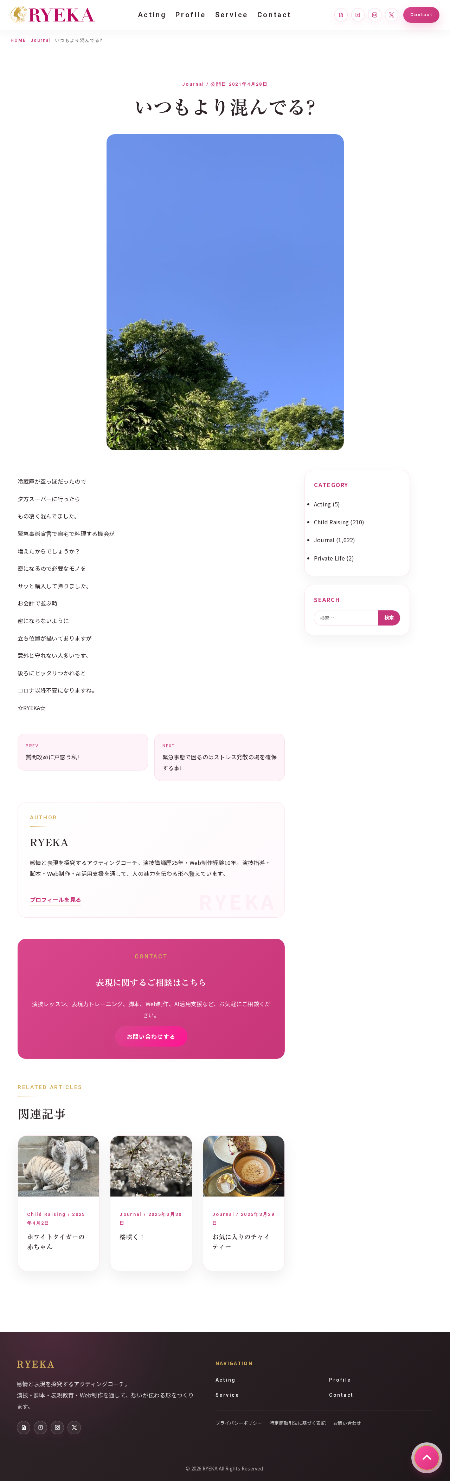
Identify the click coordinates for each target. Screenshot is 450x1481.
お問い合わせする (151, 1036)
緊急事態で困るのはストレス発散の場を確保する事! (219, 757)
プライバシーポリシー (239, 1423)
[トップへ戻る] (426, 1457)
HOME (18, 40)
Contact (274, 15)
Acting (152, 15)
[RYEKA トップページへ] (53, 15)
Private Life (329, 558)
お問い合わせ (347, 1423)
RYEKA (36, 1363)
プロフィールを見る (55, 899)
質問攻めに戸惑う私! (52, 751)
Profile (190, 15)
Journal (41, 40)
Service (231, 15)
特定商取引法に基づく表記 (298, 1423)
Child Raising (331, 522)
